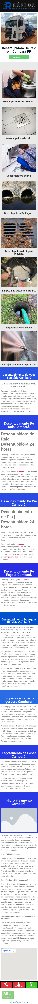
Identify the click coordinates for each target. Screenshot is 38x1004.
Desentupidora (22, 544)
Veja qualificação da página (19, 1002)
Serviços (24, 580)
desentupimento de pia (10, 557)
